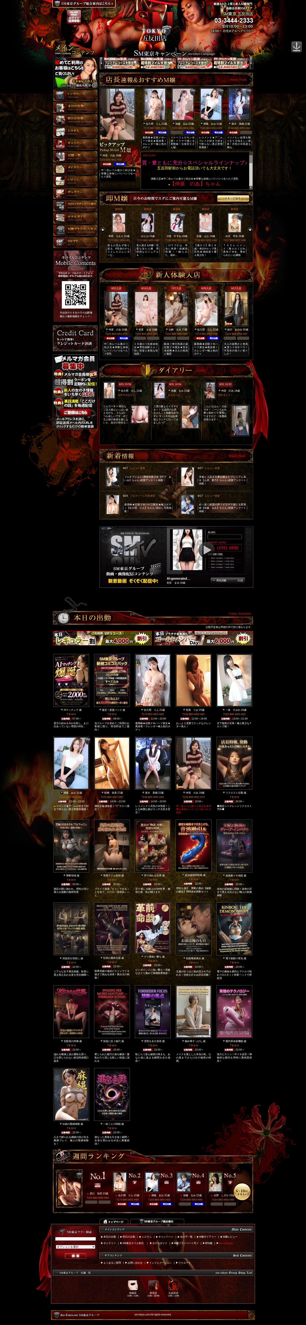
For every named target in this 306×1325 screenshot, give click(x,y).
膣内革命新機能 (234, 1041)
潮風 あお (209, 123)
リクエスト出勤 (234, 792)
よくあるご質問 (112, 1262)
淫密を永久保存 (153, 1041)
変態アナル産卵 (112, 875)
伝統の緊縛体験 (71, 1124)
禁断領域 (71, 875)
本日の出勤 (109, 1236)
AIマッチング (71, 709)
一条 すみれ (232, 709)
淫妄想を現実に (71, 958)
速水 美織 (237, 123)
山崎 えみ (175, 329)
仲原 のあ (109, 155)
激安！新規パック (112, 709)
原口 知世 (96, 1193)
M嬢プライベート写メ (186, 1243)
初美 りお (192, 709)
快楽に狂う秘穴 (112, 1041)
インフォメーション (160, 1262)
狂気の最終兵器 (112, 958)
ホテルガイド (159, 1243)
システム (147, 1236)
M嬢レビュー (230, 1236)
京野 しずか (221, 1195)
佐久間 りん (153, 123)
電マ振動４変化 (234, 958)
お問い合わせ (135, 1262)
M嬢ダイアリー (207, 1236)
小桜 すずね (173, 236)
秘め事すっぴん (193, 1041)
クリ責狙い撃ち (153, 956)
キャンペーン (165, 1236)
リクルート (184, 1262)
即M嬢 (208, 1243)
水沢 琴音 (231, 236)
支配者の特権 (71, 1041)
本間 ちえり (115, 236)
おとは (145, 236)
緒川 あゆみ (234, 329)
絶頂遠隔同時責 (193, 875)
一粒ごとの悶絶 (112, 1124)
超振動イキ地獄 (234, 875)
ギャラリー (109, 1243)
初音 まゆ (145, 329)
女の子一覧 (186, 1236)
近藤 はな (203, 236)
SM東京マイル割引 (133, 1243)
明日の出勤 (129, 1236)
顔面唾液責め (193, 958)
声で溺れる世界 (153, 875)
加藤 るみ (181, 123)
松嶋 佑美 (110, 792)
